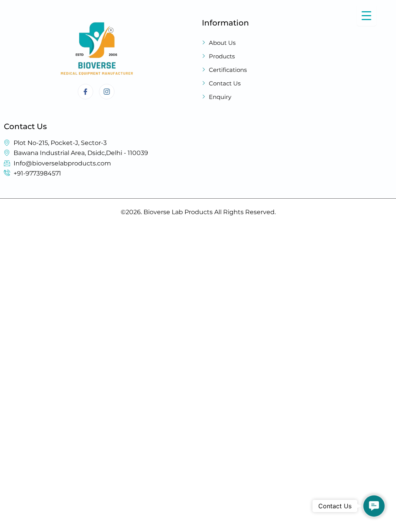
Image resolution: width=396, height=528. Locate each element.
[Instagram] (106, 91)
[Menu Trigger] (366, 15)
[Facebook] (85, 91)
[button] (374, 506)
